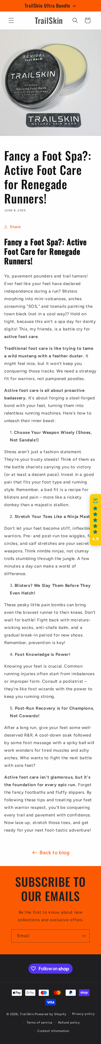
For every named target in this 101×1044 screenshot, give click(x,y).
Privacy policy (83, 1014)
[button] (11, 20)
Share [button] (15, 226)
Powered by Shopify (50, 1014)
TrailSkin (27, 1014)
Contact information (53, 1031)
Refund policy (69, 1022)
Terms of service (39, 1022)
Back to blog (55, 852)
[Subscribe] (83, 936)
